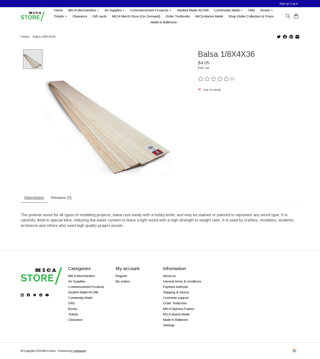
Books (72, 309)
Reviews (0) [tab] (61, 198)
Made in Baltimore (163, 22)
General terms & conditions (182, 281)
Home (58, 10)
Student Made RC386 (193, 10)
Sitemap (168, 325)
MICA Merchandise (81, 276)
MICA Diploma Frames (178, 309)
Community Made (80, 297)
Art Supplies (76, 281)
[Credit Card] (294, 351)
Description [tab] (34, 198)
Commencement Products (86, 287)
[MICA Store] (33, 16)
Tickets (73, 314)
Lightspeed (79, 350)
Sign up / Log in (289, 3)
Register (121, 276)
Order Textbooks (177, 16)
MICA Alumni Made (209, 16)
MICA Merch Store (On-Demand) (136, 16)
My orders (123, 281)
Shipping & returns (176, 292)
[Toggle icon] (288, 16)
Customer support (176, 297)
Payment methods (175, 287)
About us (169, 276)
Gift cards (99, 16)
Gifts (251, 10)
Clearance (79, 16)
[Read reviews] (214, 79)
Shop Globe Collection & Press (251, 16)
